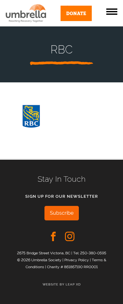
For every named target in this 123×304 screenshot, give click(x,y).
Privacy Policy (76, 259)
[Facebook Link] (53, 236)
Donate (76, 13)
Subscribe (61, 213)
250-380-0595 (93, 253)
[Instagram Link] (69, 236)
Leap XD (73, 284)
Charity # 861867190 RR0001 (72, 266)
